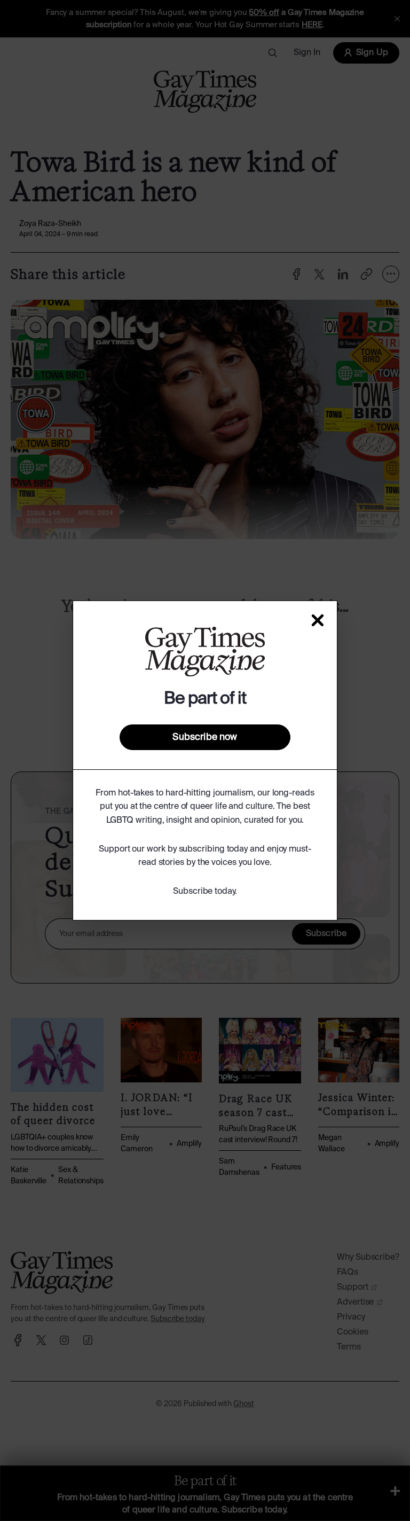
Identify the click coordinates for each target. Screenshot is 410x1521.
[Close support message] (317, 620)
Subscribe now (204, 737)
